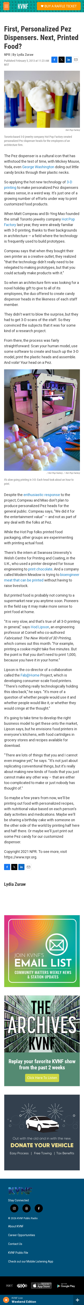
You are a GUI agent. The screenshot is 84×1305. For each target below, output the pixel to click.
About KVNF (15, 1226)
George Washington (38, 167)
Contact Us (15, 1244)
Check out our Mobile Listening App (30, 1261)
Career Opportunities (21, 1235)
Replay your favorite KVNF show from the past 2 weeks (42, 1064)
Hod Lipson (40, 627)
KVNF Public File (18, 1252)
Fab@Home (30, 675)
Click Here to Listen (42, 1077)
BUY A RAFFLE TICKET (60, 6)
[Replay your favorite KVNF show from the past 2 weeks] (42, 1024)
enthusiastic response (41, 495)
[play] (6, 1300)
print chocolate (40, 569)
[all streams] (78, 1300)
